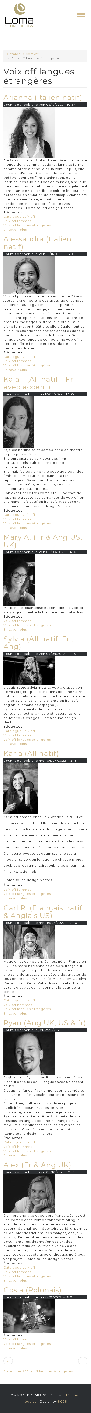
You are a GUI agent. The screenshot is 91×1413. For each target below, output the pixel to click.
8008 (62, 1401)
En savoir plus (15, 229)
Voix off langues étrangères (27, 225)
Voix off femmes (17, 221)
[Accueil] (19, 16)
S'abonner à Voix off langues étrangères (38, 1371)
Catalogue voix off (23, 54)
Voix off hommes (18, 1005)
